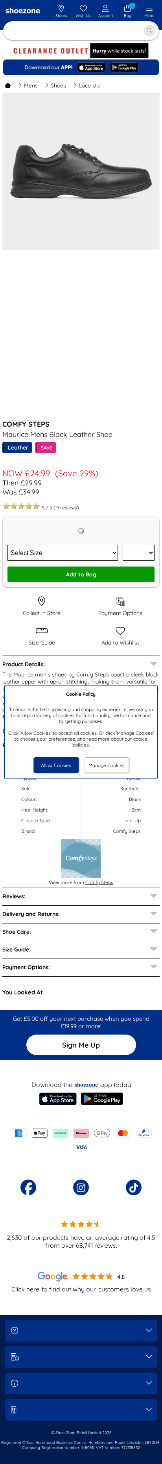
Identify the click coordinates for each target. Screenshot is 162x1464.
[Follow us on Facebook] (28, 1187)
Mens (31, 85)
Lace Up (89, 85)
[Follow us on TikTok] (134, 1187)
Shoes (58, 85)
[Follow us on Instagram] (81, 1187)
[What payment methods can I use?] (81, 1140)
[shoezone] (23, 11)
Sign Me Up (81, 1045)
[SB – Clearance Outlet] (81, 56)
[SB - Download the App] (81, 67)
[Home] (7, 85)
